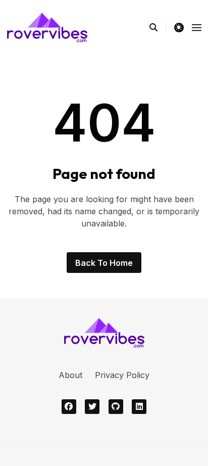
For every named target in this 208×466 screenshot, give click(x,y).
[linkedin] (139, 406)
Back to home (104, 263)
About (70, 375)
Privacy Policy (122, 375)
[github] (116, 406)
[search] (157, 27)
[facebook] (69, 406)
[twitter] (92, 406)
